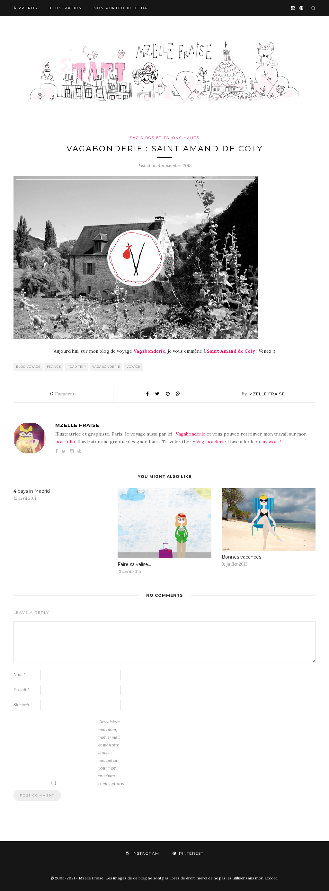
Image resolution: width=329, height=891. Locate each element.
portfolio (65, 442)
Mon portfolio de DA (120, 8)
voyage (133, 366)
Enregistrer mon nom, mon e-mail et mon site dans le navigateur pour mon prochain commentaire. (111, 752)
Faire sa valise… (134, 564)
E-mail (21, 690)
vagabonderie (106, 366)
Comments (63, 394)
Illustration (65, 8)
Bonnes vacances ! (242, 557)
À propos (25, 8)
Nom (19, 674)
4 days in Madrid (31, 491)
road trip (76, 366)
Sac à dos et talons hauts (165, 138)
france (54, 366)
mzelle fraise (267, 393)
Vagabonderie (190, 434)
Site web (21, 705)
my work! (271, 442)
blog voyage (28, 366)
